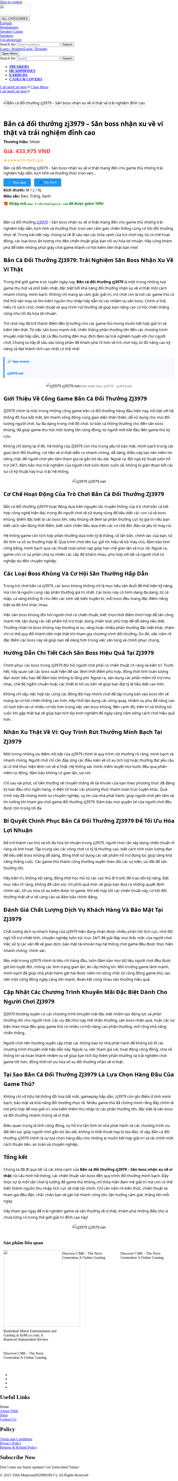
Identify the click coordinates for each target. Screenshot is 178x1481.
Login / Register (23, 49)
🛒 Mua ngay (17, 182)
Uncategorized (10, 40)
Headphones (9, 27)
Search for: (8, 44)
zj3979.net (15, 373)
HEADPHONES (22, 71)
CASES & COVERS (25, 79)
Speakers (6, 36)
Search (67, 44)
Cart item (13, 87)
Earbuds (6, 23)
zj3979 (42, 222)
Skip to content (11, 2)
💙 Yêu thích (48, 182)
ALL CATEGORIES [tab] (15, 18)
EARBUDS (18, 75)
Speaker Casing (11, 31)
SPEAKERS (19, 67)
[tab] (9, 53)
